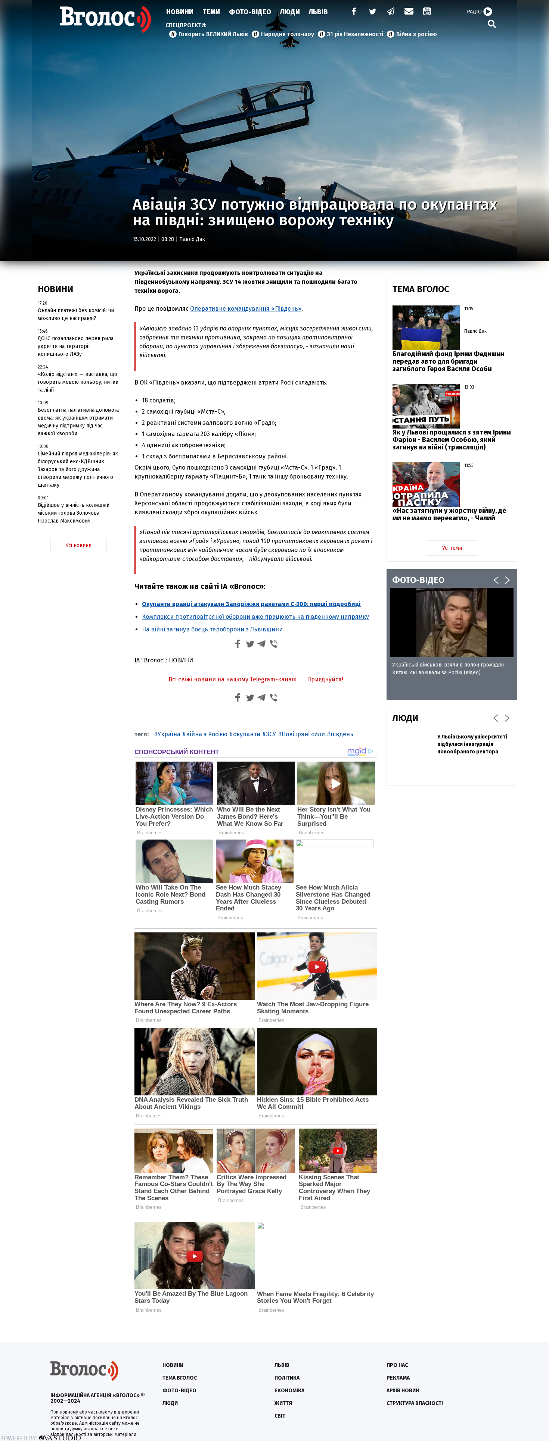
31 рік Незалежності (355, 34)
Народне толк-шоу (287, 34)
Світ (279, 1416)
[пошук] (492, 24)
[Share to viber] (274, 645)
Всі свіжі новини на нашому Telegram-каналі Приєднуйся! (255, 679)
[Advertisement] (452, 845)
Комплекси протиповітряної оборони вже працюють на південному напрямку (255, 616)
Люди (290, 12)
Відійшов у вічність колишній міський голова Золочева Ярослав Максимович (73, 513)
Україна (169, 734)
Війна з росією (416, 34)
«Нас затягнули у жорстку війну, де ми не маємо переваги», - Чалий (449, 514)
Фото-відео (179, 1390)
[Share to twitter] (250, 645)
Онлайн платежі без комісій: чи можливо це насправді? (76, 314)
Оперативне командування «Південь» (245, 308)
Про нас (397, 1365)
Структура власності (415, 1403)
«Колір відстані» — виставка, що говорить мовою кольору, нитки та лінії (78, 382)
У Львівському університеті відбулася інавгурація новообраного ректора (472, 744)
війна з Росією (206, 734)
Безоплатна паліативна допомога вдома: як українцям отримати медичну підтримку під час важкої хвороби (78, 422)
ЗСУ (271, 734)
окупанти (246, 734)
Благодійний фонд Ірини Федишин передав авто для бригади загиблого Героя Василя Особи (449, 361)
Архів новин (403, 1390)
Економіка (289, 1390)
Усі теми (452, 548)
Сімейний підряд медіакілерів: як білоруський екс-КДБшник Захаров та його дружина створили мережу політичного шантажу (78, 469)
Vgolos (106, 19)
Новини (179, 12)
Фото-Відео (250, 12)
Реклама (398, 1378)
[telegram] (391, 12)
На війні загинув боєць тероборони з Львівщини (212, 629)
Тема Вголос (179, 1378)
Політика (287, 1378)
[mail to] (408, 12)
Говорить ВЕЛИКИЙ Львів (213, 34)
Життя (283, 1403)
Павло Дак (192, 239)
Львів (318, 12)
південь (342, 734)
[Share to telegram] (262, 645)
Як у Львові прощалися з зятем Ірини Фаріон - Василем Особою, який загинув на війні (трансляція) (452, 440)
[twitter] (372, 12)
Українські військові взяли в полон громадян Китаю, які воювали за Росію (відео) (448, 669)
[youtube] (427, 12)
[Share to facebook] (238, 645)
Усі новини (79, 545)
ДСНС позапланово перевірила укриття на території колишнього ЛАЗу (76, 346)
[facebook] (352, 12)
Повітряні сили (303, 734)
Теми (211, 12)
